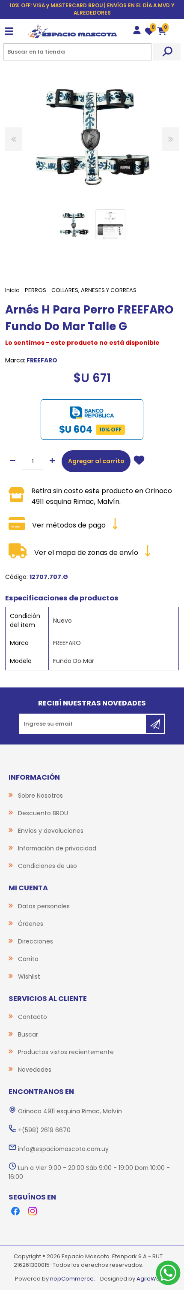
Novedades (34, 1069)
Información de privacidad (57, 848)
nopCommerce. (72, 1279)
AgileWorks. (153, 1279)
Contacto (32, 1017)
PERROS (35, 290)
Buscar (167, 51)
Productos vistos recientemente (66, 1052)
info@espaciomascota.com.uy (63, 1149)
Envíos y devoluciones (50, 830)
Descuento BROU (43, 813)
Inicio (12, 290)
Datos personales (44, 906)
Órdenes (30, 923)
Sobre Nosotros (40, 795)
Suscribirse (155, 724)
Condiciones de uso (47, 866)
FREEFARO (42, 360)
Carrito (28, 959)
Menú (9, 31)
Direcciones (35, 941)
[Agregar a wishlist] (139, 461)
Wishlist (29, 976)
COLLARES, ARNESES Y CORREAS (94, 290)
